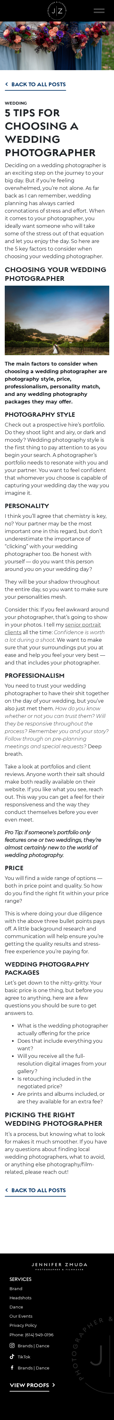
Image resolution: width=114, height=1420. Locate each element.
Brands (25, 1346)
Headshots (20, 1298)
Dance (16, 1307)
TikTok (24, 1357)
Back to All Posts (38, 84)
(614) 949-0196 (39, 1334)
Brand (16, 1288)
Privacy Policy (23, 1325)
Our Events (21, 1316)
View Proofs (29, 1385)
